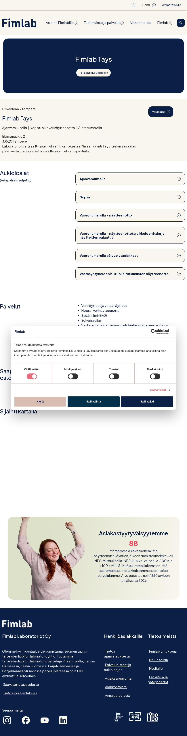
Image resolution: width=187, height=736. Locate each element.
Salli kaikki (147, 401)
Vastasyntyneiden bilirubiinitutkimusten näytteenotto (124, 274)
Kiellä (40, 401)
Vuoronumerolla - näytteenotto (106, 215)
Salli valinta (93, 401)
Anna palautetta (117, 695)
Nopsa (85, 197)
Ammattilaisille (171, 5)
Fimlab (162, 22)
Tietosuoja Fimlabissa (20, 693)
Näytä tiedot (158, 389)
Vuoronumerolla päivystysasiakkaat (109, 255)
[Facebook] (26, 720)
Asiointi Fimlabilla (60, 22)
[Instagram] (7, 720)
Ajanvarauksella (93, 179)
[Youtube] (44, 720)
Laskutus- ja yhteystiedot (158, 679)
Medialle (156, 668)
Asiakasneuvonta (118, 678)
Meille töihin (158, 660)
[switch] (73, 376)
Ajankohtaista (140, 22)
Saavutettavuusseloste (21, 684)
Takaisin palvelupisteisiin (93, 72)
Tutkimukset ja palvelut (102, 22)
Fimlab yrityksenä (163, 651)
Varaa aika (162, 112)
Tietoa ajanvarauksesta (117, 653)
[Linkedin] (63, 720)
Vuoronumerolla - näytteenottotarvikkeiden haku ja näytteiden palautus (122, 235)
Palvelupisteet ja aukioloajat (117, 667)
